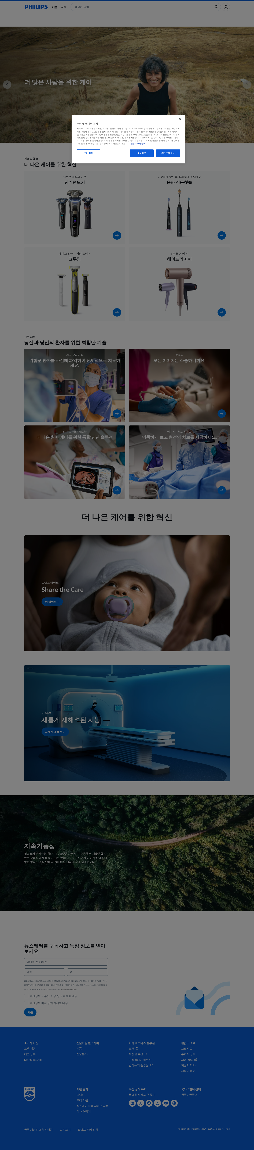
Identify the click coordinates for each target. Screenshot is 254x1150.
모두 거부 (142, 153)
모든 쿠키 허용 (168, 153)
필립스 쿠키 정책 (138, 143)
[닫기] (180, 119)
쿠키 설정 (88, 153)
